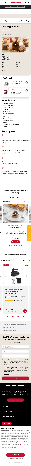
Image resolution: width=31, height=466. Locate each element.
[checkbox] (2, 360)
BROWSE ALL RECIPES (16, 197)
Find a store (6, 423)
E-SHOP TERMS (7, 412)
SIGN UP (16, 378)
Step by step (16, 21)
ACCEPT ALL (15, 454)
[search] (5, 2)
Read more (6, 365)
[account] (25, 2)
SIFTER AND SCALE (16, 92)
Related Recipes (25, 21)
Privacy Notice (12, 447)
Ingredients (8, 21)
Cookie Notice (22, 444)
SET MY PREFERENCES (15, 463)
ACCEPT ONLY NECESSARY (15, 459)
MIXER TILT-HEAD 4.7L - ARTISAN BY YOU (16, 82)
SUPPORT (5, 407)
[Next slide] (27, 276)
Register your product (15, 400)
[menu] (2, 2)
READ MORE (15, 241)
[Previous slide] (5, 276)
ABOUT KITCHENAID (9, 417)
